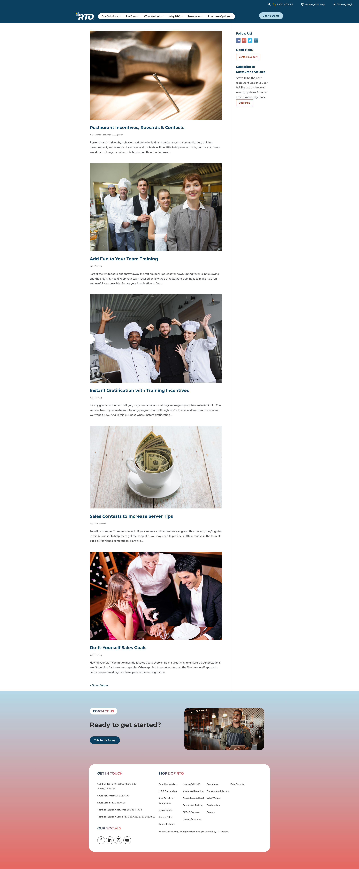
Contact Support (248, 57)
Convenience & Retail (193, 798)
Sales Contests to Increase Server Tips (131, 516)
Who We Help (152, 16)
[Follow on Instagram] (118, 840)
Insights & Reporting (193, 791)
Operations (212, 784)
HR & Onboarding (168, 791)
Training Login (345, 4)
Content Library (167, 824)
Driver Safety (165, 810)
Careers (211, 812)
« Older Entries (99, 685)
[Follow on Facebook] (101, 840)
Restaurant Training (193, 805)
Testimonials (213, 805)
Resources (194, 16)
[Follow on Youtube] (127, 840)
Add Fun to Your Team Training (124, 258)
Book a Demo (271, 15)
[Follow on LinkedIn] (110, 840)
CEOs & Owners (191, 812)
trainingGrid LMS (191, 784)
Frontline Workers (168, 784)
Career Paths (165, 817)
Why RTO (174, 16)
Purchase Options (219, 16)
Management (117, 134)
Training (98, 266)
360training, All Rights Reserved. (183, 831)
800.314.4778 (134, 809)
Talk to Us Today (104, 740)
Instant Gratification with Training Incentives (139, 390)
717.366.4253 (131, 816)
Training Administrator (218, 791)
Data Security (237, 784)
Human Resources (103, 134)
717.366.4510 (147, 816)
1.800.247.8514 (285, 4)
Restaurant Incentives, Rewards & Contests (137, 127)
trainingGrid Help (315, 4)
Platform (131, 16)
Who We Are (213, 798)
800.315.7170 (121, 795)
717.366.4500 (118, 802)
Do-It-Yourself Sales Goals (118, 647)
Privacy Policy (209, 831)
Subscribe (244, 102)
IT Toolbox (223, 831)
